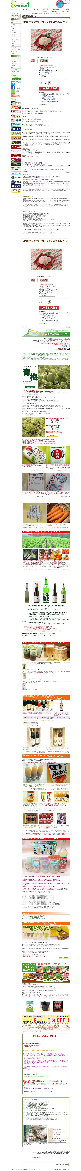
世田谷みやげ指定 (15, 58)
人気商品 (13, 65)
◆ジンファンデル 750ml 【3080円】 (31, 720)
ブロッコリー (25, 995)
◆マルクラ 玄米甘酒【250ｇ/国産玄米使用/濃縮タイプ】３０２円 (38, 895)
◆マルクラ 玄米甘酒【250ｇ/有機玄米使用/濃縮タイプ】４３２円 (38, 897)
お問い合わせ (65, 11)
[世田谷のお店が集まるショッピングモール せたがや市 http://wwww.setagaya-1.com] (40, 4)
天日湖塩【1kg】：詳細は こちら (64, 470)
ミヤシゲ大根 (65, 995)
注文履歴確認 (55, 9)
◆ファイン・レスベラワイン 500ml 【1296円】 (64, 718)
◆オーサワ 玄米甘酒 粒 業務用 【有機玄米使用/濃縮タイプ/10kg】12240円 (41, 904)
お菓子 (12, 20)
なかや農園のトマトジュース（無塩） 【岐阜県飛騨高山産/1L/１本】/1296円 (47, 831)
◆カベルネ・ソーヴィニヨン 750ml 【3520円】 (32, 718)
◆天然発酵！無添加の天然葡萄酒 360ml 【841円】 (48, 720)
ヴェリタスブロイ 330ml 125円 (33, 679)
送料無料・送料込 (15, 71)
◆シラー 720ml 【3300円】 (32, 725)
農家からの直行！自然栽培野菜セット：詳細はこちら (31, 569)
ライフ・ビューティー (16, 49)
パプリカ (33, 994)
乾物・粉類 (14, 37)
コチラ (24, 414)
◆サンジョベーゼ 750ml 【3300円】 (31, 723)
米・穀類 (14, 32)
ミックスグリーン (48, 996)
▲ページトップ (62, 1164)
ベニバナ (53, 997)
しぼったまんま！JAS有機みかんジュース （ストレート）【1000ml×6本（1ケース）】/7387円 (60, 789)
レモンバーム (54, 995)
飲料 (12, 22)
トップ (68, 13)
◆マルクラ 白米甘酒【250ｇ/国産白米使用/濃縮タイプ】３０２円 (38, 896)
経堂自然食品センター (60, 13)
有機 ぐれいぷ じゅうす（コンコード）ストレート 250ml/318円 (62, 809)
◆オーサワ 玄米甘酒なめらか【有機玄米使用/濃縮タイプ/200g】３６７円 (39, 901)
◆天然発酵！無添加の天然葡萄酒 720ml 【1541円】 (48, 718)
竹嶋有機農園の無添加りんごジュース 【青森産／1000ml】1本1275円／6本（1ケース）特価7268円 (38, 789)
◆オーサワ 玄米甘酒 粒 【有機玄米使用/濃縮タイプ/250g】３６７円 (39, 902)
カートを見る (65, 9)
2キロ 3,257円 (52, 422)
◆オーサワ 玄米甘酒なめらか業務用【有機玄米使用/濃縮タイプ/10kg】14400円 (41, 903)
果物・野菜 (14, 30)
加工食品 (14, 47)
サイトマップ (27, 1169)
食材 (13, 45)
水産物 (13, 41)
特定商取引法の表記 (58, 339)
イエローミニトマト (26, 994)
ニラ (42, 996)
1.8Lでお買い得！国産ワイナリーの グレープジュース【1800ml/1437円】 (62, 831)
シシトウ (37, 994)
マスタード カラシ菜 (47, 995)
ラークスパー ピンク (46, 997)
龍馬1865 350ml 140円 (31, 689)
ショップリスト (25, 9)
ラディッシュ (60, 994)
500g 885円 (52, 419)
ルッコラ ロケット (32, 995)
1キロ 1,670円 (52, 421)
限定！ (12, 67)
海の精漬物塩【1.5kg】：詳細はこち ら (39, 470)
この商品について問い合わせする (49, 101)
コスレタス (54, 994)
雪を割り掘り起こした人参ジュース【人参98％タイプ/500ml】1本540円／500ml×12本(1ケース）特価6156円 (31, 810)
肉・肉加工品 (14, 34)
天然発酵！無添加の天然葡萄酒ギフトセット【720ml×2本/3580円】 (59, 752)
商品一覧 (35, 9)
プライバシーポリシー (20, 1169)
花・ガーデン (14, 51)
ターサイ (60, 995)
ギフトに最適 (14, 69)
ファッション (14, 24)
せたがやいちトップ (15, 9)
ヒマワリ (24, 997)
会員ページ (45, 9)
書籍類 (12, 53)
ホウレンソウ (39, 995)
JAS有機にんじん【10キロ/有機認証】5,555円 (61, 527)
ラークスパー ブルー (37, 997)
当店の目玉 (13, 61)
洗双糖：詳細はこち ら (42, 496)
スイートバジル (67, 994)
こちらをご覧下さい (48, 97)
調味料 (13, 36)
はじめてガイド (55, 11)
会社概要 (12, 1169)
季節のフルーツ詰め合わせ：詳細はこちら (62, 569)
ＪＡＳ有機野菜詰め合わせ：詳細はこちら (47, 569)
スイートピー (30, 997)
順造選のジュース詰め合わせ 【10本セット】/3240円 (33, 831)
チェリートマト (48, 994)
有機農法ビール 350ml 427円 (33, 669)
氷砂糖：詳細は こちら (66, 496)
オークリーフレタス (32, 996)
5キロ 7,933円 (52, 429)
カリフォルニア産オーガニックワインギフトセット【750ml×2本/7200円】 (36, 752)
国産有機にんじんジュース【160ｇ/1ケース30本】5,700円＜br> (35, 528)
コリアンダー (25, 996)
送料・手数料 (49, 339)
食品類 (12, 28)
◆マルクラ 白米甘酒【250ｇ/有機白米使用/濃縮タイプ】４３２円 (38, 898)
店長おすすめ (14, 63)
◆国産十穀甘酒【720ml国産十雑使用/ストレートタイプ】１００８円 (38, 906)
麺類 (13, 43)
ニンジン (42, 994)
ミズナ (39, 996)
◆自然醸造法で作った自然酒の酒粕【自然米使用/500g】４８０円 (37, 907)
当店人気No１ (14, 59)
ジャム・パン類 (15, 39)
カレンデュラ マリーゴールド (61, 997)
